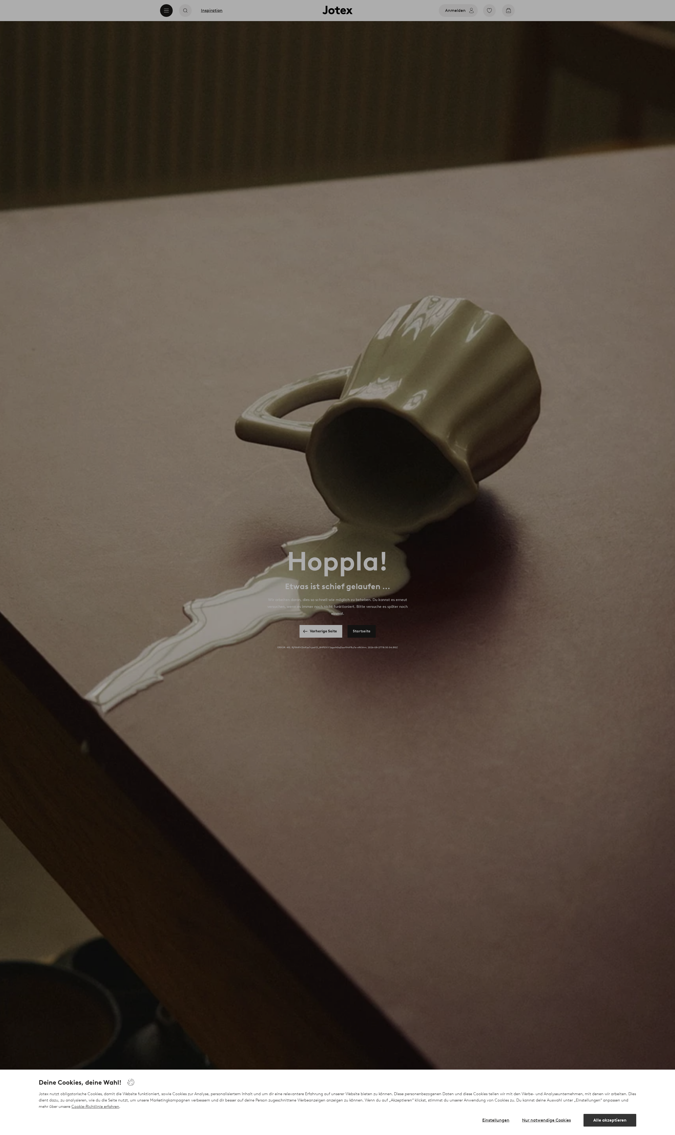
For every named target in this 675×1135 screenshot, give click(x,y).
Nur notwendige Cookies (546, 1120)
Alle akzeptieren (609, 1120)
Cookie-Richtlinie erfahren (95, 1106)
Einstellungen (495, 1120)
